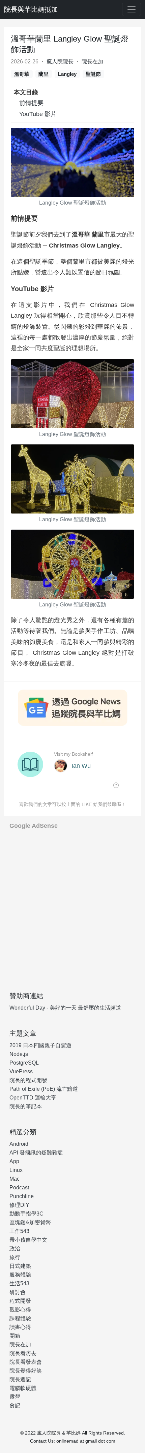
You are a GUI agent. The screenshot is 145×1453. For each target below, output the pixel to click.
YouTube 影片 (38, 114)
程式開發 (20, 1301)
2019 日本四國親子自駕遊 (40, 1045)
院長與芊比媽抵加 (31, 9)
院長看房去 (22, 1353)
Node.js (18, 1054)
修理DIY (19, 1205)
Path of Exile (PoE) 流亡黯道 (43, 1089)
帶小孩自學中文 (28, 1240)
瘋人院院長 (60, 61)
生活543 (19, 1283)
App (14, 1161)
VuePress (21, 1071)
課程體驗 (20, 1318)
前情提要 (31, 103)
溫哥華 (21, 74)
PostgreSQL (24, 1063)
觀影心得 (20, 1309)
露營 (14, 1397)
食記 (14, 1405)
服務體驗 (20, 1275)
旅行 (14, 1257)
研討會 (17, 1292)
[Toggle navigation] (131, 9)
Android (18, 1144)
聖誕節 (93, 74)
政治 (14, 1248)
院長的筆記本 (25, 1106)
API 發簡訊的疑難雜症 (36, 1152)
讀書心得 (20, 1327)
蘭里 (43, 74)
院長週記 (20, 1379)
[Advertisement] (72, 908)
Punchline (21, 1196)
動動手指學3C (26, 1214)
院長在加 (91, 61)
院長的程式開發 (28, 1080)
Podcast (19, 1187)
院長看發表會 (25, 1362)
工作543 (19, 1231)
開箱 (14, 1336)
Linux (16, 1170)
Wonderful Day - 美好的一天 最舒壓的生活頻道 (65, 1008)
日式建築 (20, 1266)
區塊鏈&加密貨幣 (30, 1222)
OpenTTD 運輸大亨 (32, 1097)
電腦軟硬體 (22, 1388)
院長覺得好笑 (25, 1371)
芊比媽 (73, 1433)
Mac (14, 1179)
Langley (67, 74)
